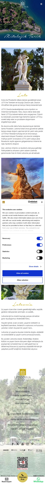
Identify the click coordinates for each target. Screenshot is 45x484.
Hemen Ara (23, 478)
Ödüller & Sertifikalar (22, 395)
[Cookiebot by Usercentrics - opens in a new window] (28, 202)
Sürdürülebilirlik (22, 391)
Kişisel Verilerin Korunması (23, 419)
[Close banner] (42, 202)
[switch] (40, 245)
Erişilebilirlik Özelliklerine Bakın (25, 414)
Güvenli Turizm (22, 399)
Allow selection (22, 280)
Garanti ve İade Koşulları (22, 429)
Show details (34, 266)
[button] (41, 4)
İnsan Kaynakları (22, 403)
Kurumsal (22, 388)
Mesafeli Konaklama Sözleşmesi (22, 425)
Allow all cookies (22, 273)
